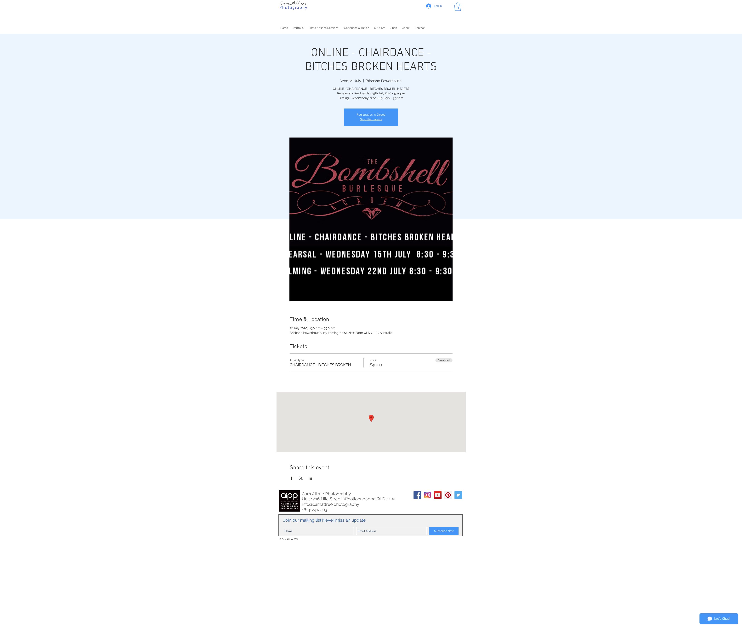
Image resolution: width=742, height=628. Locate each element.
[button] (457, 7)
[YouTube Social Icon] (438, 495)
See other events (371, 119)
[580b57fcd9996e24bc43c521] (427, 495)
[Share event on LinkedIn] (310, 478)
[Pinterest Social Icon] (448, 495)
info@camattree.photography (330, 504)
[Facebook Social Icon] (417, 495)
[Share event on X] (301, 478)
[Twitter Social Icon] (458, 495)
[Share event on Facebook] (291, 478)
